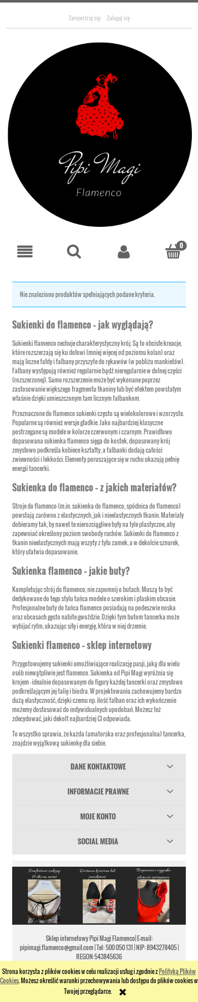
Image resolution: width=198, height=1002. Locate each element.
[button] (25, 251)
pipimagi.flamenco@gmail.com (57, 947)
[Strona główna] (99, 134)
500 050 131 (119, 947)
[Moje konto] (124, 251)
